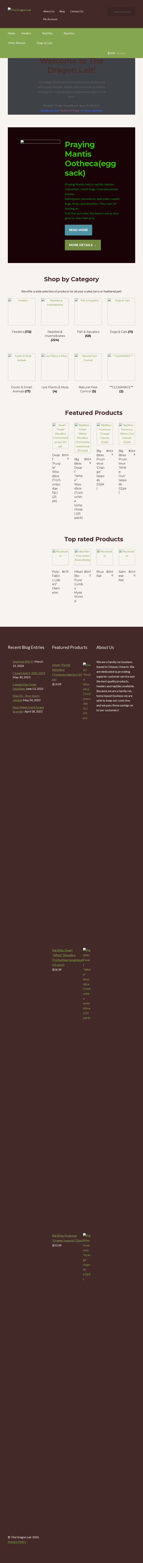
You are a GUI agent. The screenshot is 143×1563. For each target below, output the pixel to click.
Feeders (26, 33)
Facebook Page (69, 110)
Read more (78, 230)
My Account (50, 19)
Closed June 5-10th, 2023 (29, 673)
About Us (49, 11)
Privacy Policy (17, 1541)
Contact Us (76, 11)
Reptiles (47, 33)
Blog (62, 11)
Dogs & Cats (44, 42)
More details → (83, 245)
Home (11, 33)
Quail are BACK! (23, 661)
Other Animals (17, 42)
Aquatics (69, 33)
